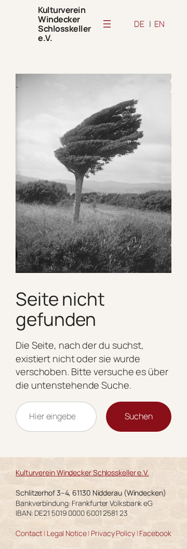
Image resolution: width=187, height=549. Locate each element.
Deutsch (139, 24)
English (159, 24)
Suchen (139, 416)
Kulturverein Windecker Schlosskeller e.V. (64, 24)
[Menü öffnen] (107, 24)
